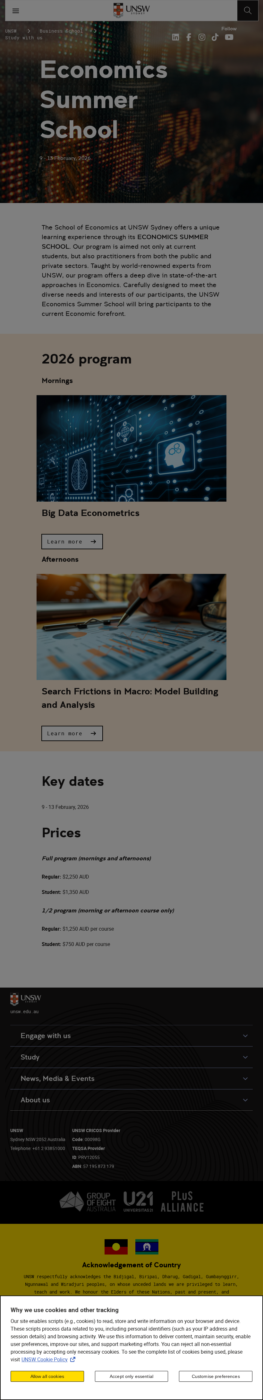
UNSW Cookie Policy (49, 1359)
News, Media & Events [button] (58, 1079)
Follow (229, 28)
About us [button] (35, 1100)
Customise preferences (216, 1376)
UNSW (11, 31)
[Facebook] (189, 37)
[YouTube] (228, 37)
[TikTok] (215, 37)
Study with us (24, 38)
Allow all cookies (47, 1376)
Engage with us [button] (46, 1036)
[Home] (132, 10)
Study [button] (30, 1057)
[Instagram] (202, 37)
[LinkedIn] (177, 37)
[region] (131, 1347)
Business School (61, 31)
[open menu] (15, 10)
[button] (72, 541)
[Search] (247, 10)
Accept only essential (131, 1376)
